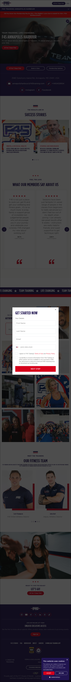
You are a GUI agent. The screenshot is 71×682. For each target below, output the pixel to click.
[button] (55, 677)
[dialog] (55, 669)
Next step (35, 369)
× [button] (67, 659)
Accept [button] (49, 673)
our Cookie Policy (48, 669)
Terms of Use (39, 353)
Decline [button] (61, 673)
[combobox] (17, 347)
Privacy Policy (50, 353)
